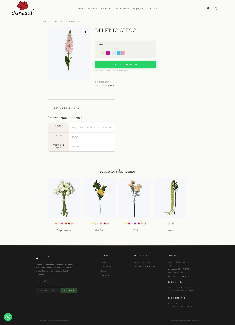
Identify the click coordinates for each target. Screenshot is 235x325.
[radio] (98, 53)
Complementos (108, 266)
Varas (62, 22)
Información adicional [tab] (65, 108)
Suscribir (69, 290)
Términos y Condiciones (144, 266)
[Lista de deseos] (216, 8)
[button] (105, 8)
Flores (104, 8)
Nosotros (92, 8)
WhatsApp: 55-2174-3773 (178, 276)
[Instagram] (45, 281)
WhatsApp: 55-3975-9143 (178, 269)
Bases (103, 271)
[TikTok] (52, 281)
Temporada (120, 8)
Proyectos (138, 8)
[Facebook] (38, 281)
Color (100, 45)
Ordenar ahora (128, 64)
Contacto (152, 8)
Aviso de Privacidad (142, 262)
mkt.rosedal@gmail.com (179, 262)
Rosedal (42, 257)
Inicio (81, 8)
